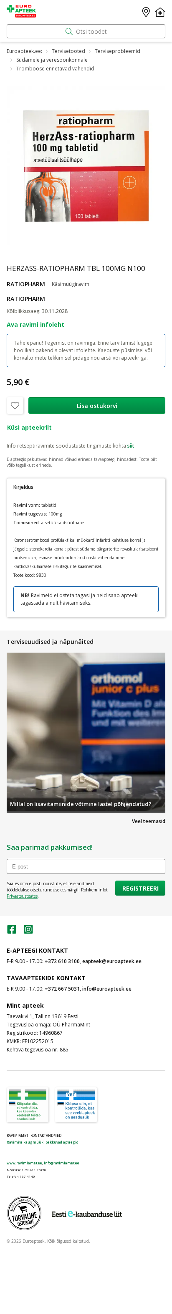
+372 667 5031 (62, 988)
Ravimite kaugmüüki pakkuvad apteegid (42, 1142)
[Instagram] (28, 932)
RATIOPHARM (26, 284)
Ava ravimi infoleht (35, 324)
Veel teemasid (148, 821)
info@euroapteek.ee (107, 988)
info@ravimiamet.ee (61, 1163)
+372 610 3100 (62, 961)
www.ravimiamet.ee (24, 1163)
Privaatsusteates (22, 896)
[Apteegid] (146, 12)
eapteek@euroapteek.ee (112, 961)
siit (130, 445)
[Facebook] (12, 932)
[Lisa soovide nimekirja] (15, 405)
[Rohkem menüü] (160, 12)
